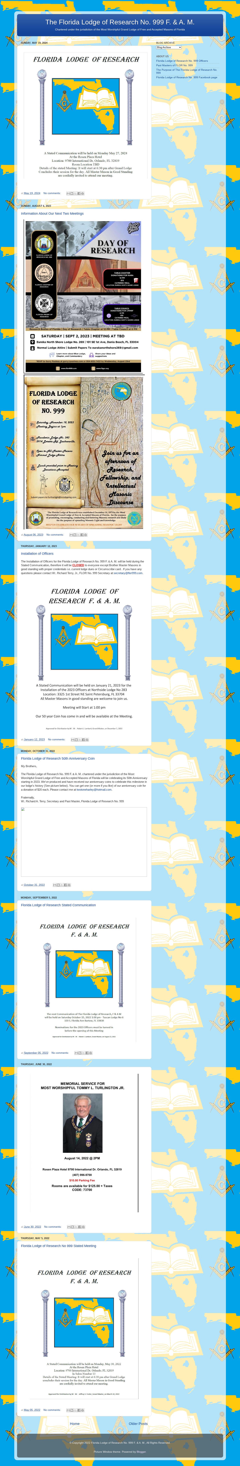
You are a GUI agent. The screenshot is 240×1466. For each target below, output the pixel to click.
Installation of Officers (37, 553)
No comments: (53, 193)
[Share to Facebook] (79, 193)
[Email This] (68, 193)
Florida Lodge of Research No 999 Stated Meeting (58, 1246)
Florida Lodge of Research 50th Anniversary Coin (58, 758)
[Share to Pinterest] (82, 193)
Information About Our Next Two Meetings (52, 213)
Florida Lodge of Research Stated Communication (58, 905)
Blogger (141, 1451)
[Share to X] (75, 193)
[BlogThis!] (72, 193)
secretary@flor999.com (128, 573)
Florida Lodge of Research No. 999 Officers (182, 60)
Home (75, 1424)
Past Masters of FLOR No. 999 (174, 65)
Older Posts (138, 1424)
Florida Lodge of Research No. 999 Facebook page (186, 77)
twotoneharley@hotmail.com (94, 789)
